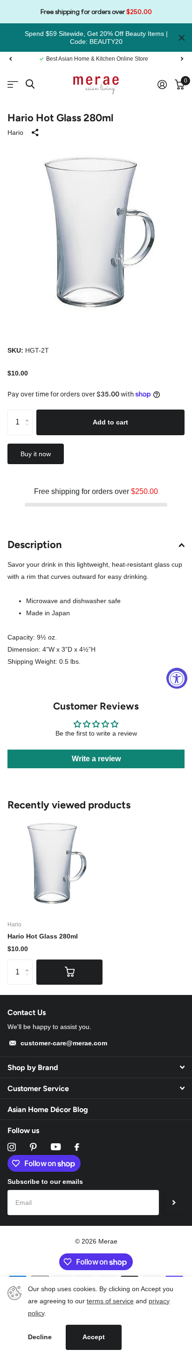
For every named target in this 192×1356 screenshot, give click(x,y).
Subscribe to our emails (45, 1181)
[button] (10, 59)
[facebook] (77, 1147)
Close (181, 37)
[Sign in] (162, 84)
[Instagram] (11, 1147)
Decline (40, 1337)
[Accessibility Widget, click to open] (176, 678)
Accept (93, 1337)
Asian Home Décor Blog (47, 1109)
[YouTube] (56, 1146)
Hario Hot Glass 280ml (42, 936)
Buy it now (36, 454)
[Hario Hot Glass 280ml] (55, 864)
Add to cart (110, 422)
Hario (15, 132)
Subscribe (174, 1202)
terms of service (110, 1301)
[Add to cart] (69, 972)
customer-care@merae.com (64, 1043)
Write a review (96, 759)
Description (34, 544)
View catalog (12, 85)
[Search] (30, 84)
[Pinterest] (33, 1147)
